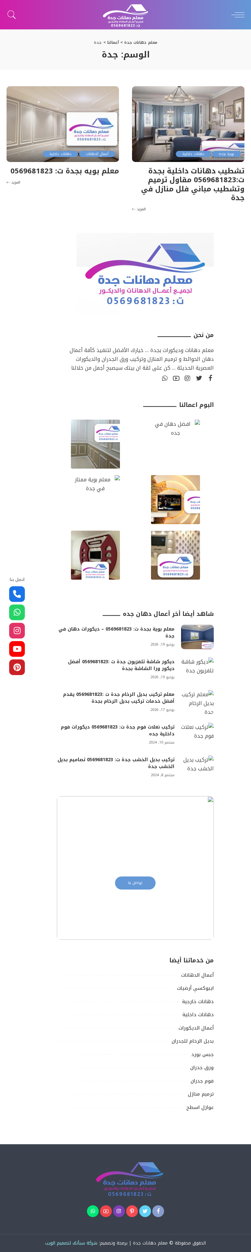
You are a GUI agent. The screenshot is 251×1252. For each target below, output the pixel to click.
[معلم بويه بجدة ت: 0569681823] (63, 124)
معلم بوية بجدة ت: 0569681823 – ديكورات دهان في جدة (117, 632)
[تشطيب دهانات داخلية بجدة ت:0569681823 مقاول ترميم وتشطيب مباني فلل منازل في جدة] (188, 124)
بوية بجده (226, 154)
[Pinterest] (132, 1211)
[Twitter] (199, 378)
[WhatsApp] (164, 378)
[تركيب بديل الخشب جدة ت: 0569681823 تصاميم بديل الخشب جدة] (197, 767)
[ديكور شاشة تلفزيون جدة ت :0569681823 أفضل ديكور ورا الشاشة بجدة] (197, 669)
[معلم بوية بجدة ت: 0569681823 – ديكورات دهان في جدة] (197, 637)
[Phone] (17, 594)
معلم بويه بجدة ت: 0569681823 (64, 171)
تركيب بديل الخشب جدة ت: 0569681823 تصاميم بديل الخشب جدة (116, 763)
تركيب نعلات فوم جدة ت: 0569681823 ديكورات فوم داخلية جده (118, 730)
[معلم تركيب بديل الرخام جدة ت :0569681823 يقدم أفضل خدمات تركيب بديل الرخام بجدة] (197, 702)
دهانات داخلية (193, 154)
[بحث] (13, 14)
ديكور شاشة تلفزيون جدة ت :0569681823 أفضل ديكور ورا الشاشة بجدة (121, 665)
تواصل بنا (135, 882)
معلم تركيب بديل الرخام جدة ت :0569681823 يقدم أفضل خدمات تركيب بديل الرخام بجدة (119, 698)
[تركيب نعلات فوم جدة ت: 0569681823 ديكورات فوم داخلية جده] (197, 735)
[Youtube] (17, 649)
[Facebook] (210, 378)
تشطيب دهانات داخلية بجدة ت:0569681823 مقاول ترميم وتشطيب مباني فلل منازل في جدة (192, 184)
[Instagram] (187, 378)
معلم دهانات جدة (150, 1243)
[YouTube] (176, 378)
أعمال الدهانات (97, 154)
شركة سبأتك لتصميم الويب (71, 1243)
